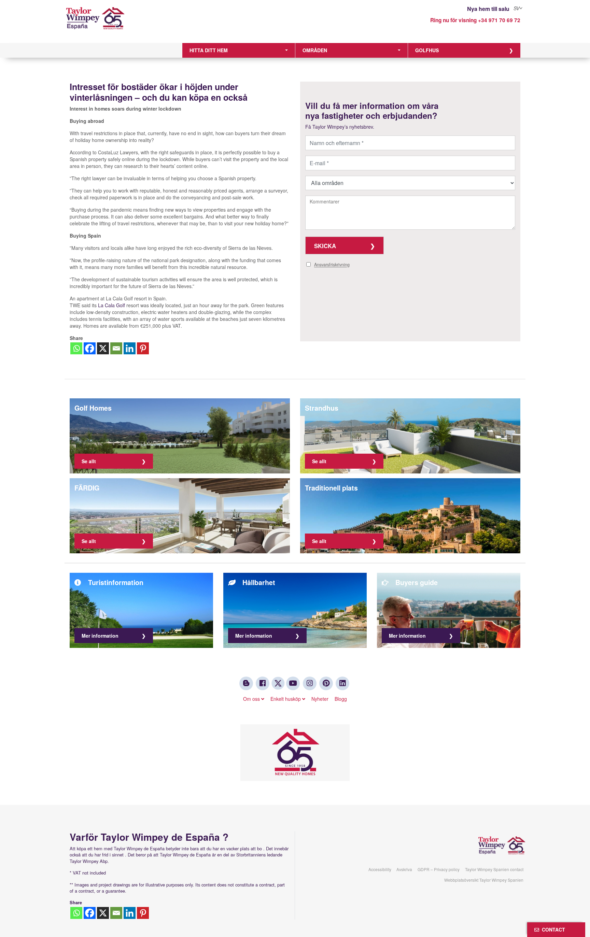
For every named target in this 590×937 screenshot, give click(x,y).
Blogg (341, 698)
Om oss (252, 698)
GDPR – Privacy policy (439, 869)
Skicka (325, 246)
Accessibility (379, 869)
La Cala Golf (111, 305)
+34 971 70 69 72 (499, 20)
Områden (315, 50)
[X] (103, 348)
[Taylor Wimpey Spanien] (122, 23)
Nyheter (319, 698)
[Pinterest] (143, 348)
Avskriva (404, 869)
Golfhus (427, 50)
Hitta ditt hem (208, 50)
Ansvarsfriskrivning (332, 265)
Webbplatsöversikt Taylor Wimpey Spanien (483, 880)
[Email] (116, 348)
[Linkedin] (130, 348)
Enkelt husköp (286, 698)
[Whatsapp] (76, 348)
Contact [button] (552, 929)
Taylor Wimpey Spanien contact (494, 869)
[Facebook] (90, 348)
